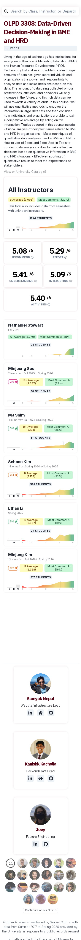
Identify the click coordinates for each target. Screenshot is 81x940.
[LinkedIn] (30, 712)
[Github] (51, 712)
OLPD (11, 23)
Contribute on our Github (40, 910)
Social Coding (60, 922)
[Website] (40, 712)
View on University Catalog (23, 171)
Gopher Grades (14, 922)
